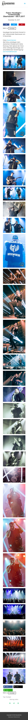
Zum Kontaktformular (10, 52)
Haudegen (12, 28)
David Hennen (11, 40)
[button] (6, 24)
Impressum (10, 717)
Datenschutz (17, 717)
